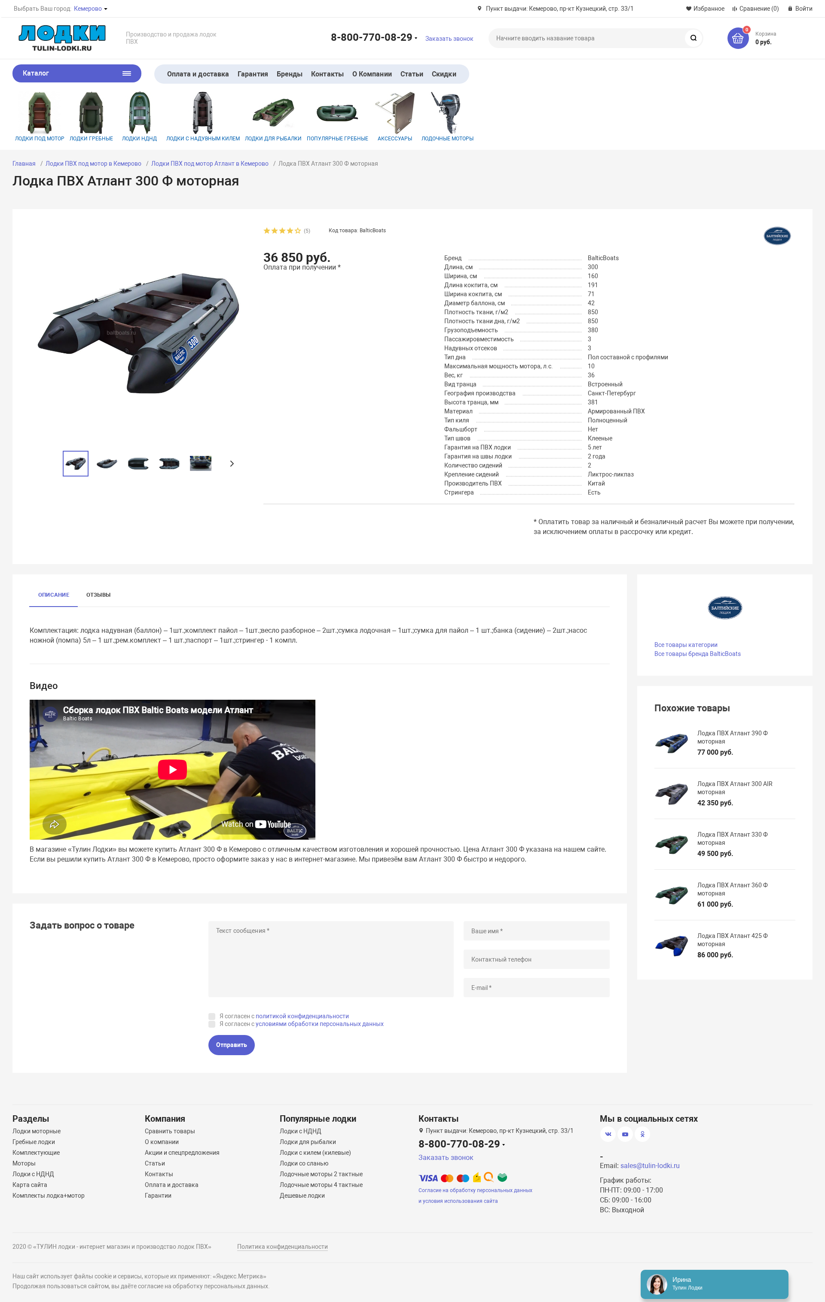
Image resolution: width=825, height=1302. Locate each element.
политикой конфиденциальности (302, 1016)
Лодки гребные (91, 139)
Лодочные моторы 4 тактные (321, 1184)
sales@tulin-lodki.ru (650, 1166)
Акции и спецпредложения (182, 1152)
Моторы (24, 1163)
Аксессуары (395, 139)
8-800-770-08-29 (371, 36)
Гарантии (158, 1195)
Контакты (327, 74)
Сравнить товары (170, 1131)
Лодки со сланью (304, 1163)
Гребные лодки (33, 1141)
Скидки (444, 74)
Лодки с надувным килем (203, 139)
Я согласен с (284, 1016)
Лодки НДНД (139, 139)
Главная (24, 163)
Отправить (231, 1044)
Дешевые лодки (302, 1195)
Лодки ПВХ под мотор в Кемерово (93, 163)
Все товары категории (686, 644)
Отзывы (98, 595)
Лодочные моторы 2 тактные (321, 1174)
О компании (162, 1141)
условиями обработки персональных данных (320, 1023)
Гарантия (253, 74)
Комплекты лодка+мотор (48, 1195)
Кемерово (88, 8)
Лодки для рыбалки (273, 139)
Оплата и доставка (198, 74)
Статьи (411, 74)
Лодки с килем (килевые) (315, 1152)
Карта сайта (29, 1184)
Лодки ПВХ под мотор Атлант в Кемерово (210, 163)
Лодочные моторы (448, 139)
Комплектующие (36, 1152)
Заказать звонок (449, 38)
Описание (53, 595)
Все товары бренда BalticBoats (697, 653)
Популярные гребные (337, 139)
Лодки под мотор (39, 139)
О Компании (372, 74)
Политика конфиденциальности (282, 1246)
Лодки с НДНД (33, 1174)
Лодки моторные (36, 1131)
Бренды (289, 74)
